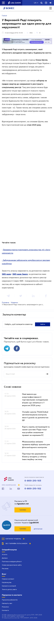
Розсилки (5, 607)
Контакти (5, 610)
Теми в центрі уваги (9, 589)
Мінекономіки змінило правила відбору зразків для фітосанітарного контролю (36, 444)
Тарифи (22, 510)
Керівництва (6, 582)
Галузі (4, 16)
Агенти (4, 554)
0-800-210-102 (32, 489)
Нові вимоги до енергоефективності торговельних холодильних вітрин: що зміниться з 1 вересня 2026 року (35, 399)
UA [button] (35, 3)
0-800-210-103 (32, 481)
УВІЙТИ (42, 324)
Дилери (5, 558)
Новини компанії (8, 579)
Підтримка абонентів (9, 600)
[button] (3, 2)
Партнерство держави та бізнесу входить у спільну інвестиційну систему (34, 456)
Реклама (5, 568)
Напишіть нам (7, 603)
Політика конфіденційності (12, 561)
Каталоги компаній (9, 586)
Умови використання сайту (12, 565)
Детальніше (38, 529)
